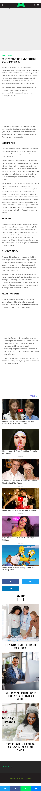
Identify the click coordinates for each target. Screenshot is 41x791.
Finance (4, 55)
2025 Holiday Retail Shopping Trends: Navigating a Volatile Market (20, 747)
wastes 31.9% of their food (19, 305)
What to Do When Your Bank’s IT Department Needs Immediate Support (20, 696)
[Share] (10, 581)
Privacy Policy (7, 766)
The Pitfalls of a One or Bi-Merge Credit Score (20, 646)
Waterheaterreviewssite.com (12, 189)
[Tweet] (30, 581)
